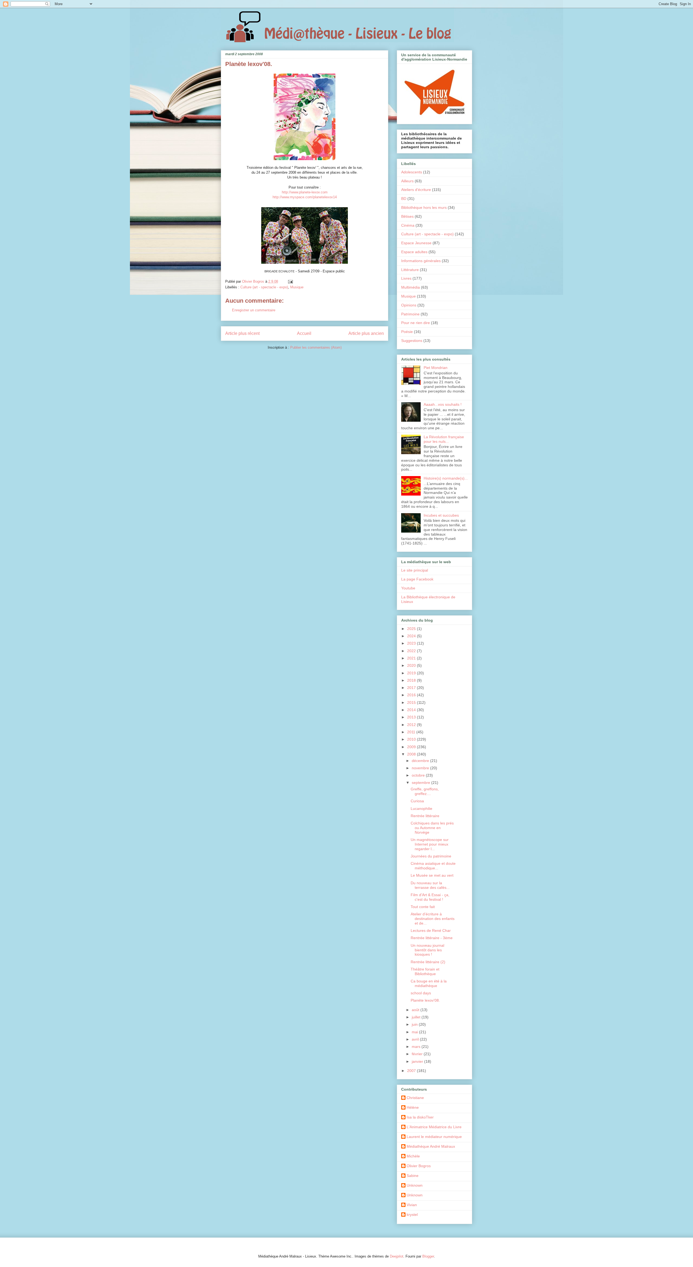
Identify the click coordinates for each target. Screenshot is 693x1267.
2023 (412, 643)
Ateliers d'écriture (416, 189)
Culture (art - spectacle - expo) (264, 287)
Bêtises (407, 216)
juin (415, 1024)
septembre (421, 782)
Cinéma (407, 225)
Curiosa (417, 801)
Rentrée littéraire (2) (428, 962)
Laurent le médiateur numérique (434, 1136)
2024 (412, 636)
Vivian (412, 1205)
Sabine (413, 1175)
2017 (412, 687)
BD (403, 198)
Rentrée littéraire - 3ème (432, 938)
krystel (412, 1214)
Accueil (304, 333)
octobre (419, 775)
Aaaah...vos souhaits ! (443, 404)
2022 (412, 651)
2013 (412, 717)
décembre (421, 760)
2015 (412, 702)
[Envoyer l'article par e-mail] (290, 281)
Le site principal (414, 570)
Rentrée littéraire (425, 816)
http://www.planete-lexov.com (305, 192)
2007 (412, 1070)
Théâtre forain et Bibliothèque (425, 971)
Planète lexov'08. (425, 1000)
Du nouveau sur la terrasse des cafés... (430, 885)
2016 (412, 695)
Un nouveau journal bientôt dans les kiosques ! (427, 950)
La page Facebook (417, 579)
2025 (412, 628)
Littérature (410, 270)
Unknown (415, 1185)
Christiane (415, 1098)
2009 (412, 747)
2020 (412, 665)
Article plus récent (242, 333)
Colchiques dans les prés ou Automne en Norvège (432, 827)
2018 (412, 680)
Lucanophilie (421, 808)
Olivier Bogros (419, 1166)
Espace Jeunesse (416, 243)
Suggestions (411, 340)
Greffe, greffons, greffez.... (425, 791)
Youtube (408, 588)
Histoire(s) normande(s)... (446, 478)
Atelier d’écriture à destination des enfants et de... (433, 918)
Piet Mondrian (435, 367)
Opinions (408, 305)
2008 (412, 754)
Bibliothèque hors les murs (424, 207)
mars (416, 1046)
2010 (412, 739)
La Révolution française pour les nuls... (444, 439)
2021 (412, 658)
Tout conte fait (423, 907)
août (416, 1010)
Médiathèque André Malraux (431, 1146)
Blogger (428, 1256)
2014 (412, 710)
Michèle (413, 1156)
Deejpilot (396, 1256)
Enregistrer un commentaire (253, 310)
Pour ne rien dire (415, 323)
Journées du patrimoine (431, 856)
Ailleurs (407, 181)
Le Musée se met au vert (432, 875)
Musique (296, 287)
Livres (406, 278)
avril (416, 1039)
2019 (412, 673)
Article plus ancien (366, 333)
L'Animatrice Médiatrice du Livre (434, 1127)
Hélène (413, 1107)
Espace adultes (414, 252)
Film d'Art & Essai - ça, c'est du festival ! (430, 897)
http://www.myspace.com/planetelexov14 (305, 197)
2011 (411, 732)
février (418, 1054)
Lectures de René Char (431, 930)
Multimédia (410, 287)
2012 (412, 724)
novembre (421, 768)
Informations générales (421, 261)
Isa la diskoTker (420, 1117)
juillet (416, 1017)
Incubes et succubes (441, 515)
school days (421, 993)
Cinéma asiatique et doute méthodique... (433, 865)
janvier (418, 1061)
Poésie (407, 331)
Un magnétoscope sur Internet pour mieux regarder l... (430, 844)
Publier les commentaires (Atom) (316, 347)
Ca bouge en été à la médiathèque (429, 983)
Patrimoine (410, 314)
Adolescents (411, 172)
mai (415, 1032)
